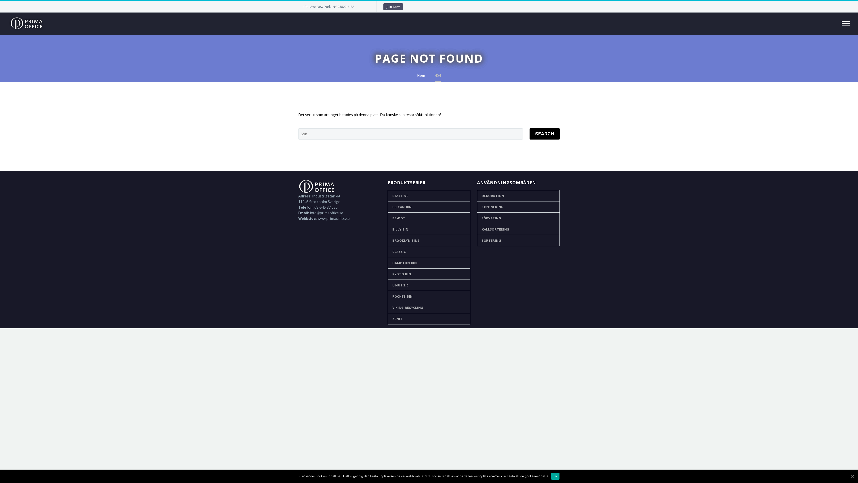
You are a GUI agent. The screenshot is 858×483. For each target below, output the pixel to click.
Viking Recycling (407, 307)
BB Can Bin (402, 207)
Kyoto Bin (401, 274)
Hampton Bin (404, 263)
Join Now (393, 6)
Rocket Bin (402, 296)
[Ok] (852, 476)
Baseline (400, 196)
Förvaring (491, 218)
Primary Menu (846, 23)
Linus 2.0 (400, 285)
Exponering (492, 207)
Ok (555, 476)
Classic (399, 252)
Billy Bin (400, 229)
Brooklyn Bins (405, 240)
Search (544, 133)
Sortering (491, 240)
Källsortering (495, 229)
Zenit (397, 319)
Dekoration (493, 196)
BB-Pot (398, 218)
